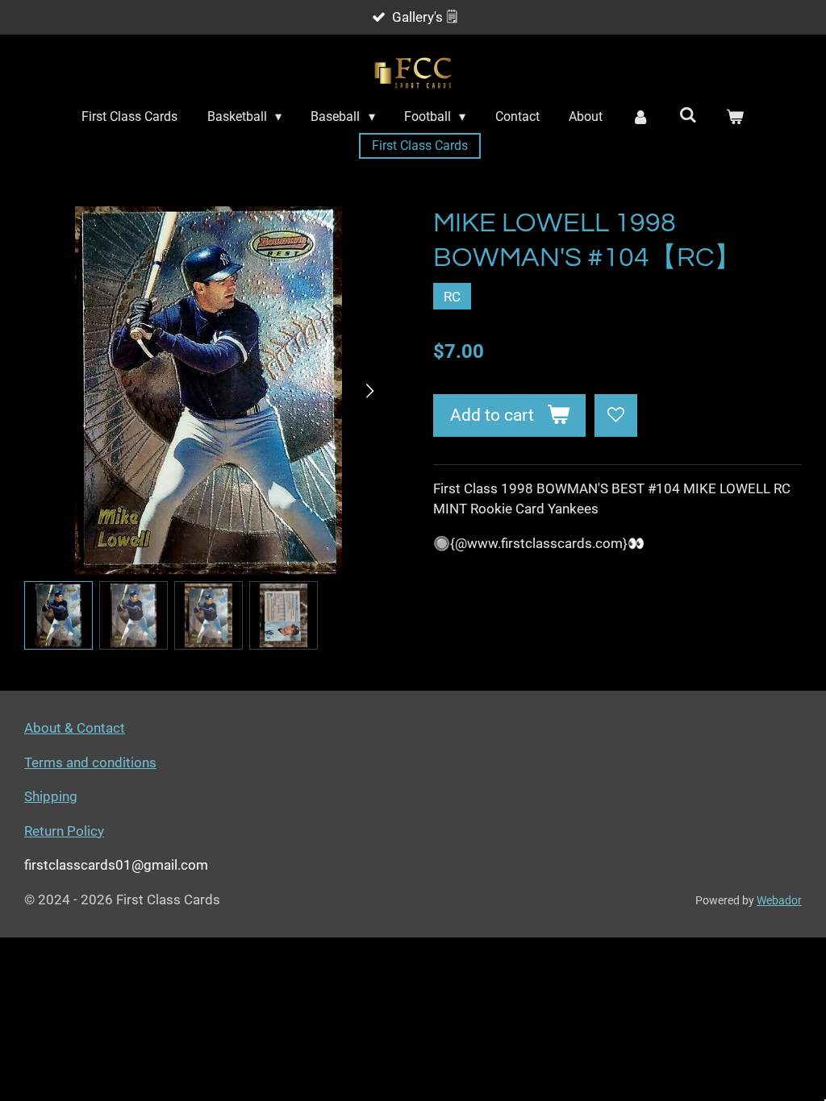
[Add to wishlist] (615, 415)
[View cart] (735, 117)
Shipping (50, 796)
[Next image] (369, 391)
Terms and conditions (90, 762)
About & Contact (74, 728)
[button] (58, 615)
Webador (779, 900)
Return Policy (64, 831)
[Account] (640, 117)
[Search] (688, 115)
